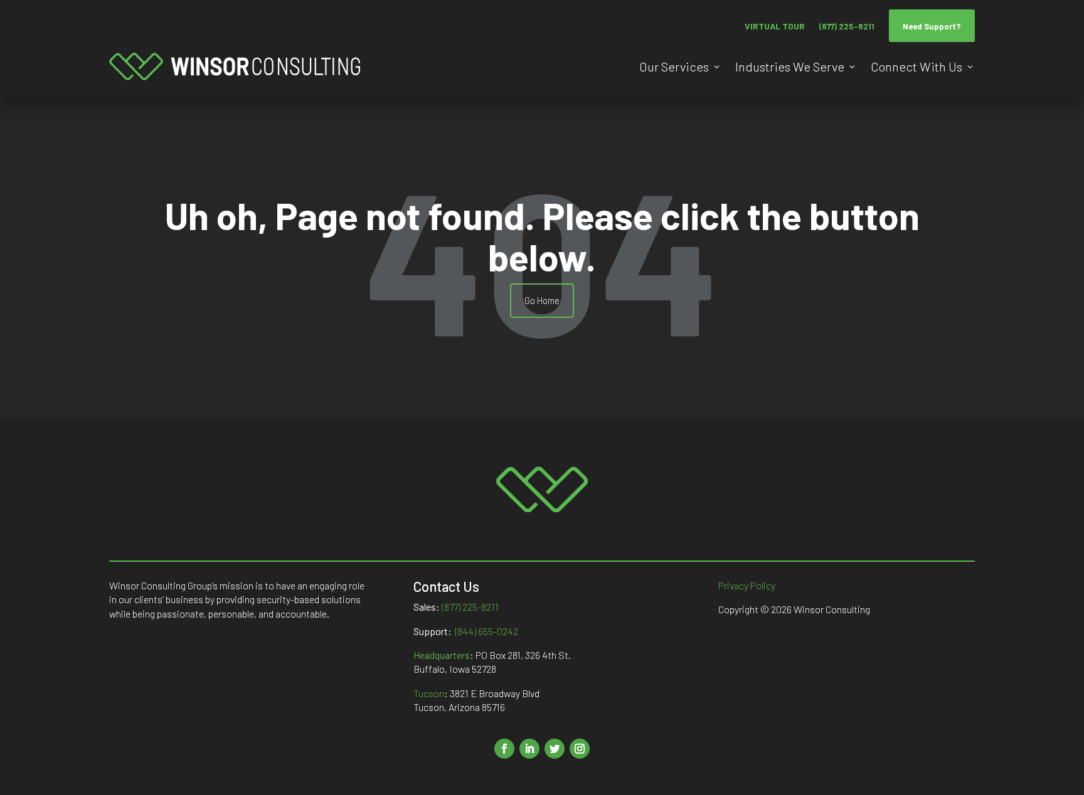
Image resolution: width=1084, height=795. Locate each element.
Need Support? (932, 26)
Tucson (428, 693)
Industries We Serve (789, 66)
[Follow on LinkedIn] (529, 749)
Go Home (542, 300)
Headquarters (441, 655)
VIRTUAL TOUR (775, 26)
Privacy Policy (746, 585)
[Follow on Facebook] (504, 749)
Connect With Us (916, 66)
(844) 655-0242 (486, 631)
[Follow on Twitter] (555, 749)
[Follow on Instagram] (580, 749)
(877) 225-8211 (846, 26)
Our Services (674, 66)
